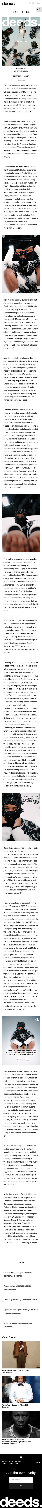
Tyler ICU (16, 86)
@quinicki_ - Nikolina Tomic (24, 1300)
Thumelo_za (10, 708)
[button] (34, 3)
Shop (38, 1462)
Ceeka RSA (8, 676)
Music (26, 76)
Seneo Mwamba (21, 71)
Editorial (17, 76)
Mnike (25, 95)
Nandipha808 (25, 672)
